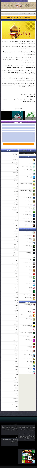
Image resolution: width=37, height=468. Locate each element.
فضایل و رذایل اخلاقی (16, 340)
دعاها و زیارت (17, 281)
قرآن (17, 345)
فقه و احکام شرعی (16, 343)
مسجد (17, 374)
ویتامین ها (17, 403)
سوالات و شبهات (16, 300)
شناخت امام (17, 311)
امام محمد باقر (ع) (16, 204)
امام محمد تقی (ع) (25, 19)
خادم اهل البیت (33, 19)
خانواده (17, 266)
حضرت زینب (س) (16, 249)
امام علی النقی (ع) (16, 202)
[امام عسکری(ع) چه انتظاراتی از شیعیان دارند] (34, 194)
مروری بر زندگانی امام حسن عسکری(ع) (28, 207)
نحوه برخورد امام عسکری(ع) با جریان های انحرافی (27, 214)
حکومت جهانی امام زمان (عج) (15, 263)
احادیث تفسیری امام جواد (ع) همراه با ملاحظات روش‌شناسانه (26, 186)
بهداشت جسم (17, 217)
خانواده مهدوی (16, 270)
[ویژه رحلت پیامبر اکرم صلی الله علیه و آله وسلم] (34, 246)
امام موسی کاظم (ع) (16, 207)
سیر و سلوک (17, 302)
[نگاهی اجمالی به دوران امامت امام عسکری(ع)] (34, 198)
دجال (17, 279)
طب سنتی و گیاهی (16, 319)
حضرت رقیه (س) (16, 247)
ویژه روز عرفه (31, 290)
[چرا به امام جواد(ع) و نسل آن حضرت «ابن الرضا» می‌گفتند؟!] (18, 30)
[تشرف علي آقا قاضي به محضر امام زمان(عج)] (34, 355)
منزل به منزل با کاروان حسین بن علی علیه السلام (27, 262)
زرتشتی (17, 292)
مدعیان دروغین (16, 369)
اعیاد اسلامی (17, 188)
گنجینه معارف (17, 358)
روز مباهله (17, 287)
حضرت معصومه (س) (16, 255)
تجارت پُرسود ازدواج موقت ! (29, 311)
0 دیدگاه (15, 19)
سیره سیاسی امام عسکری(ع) (29, 204)
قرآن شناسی (17, 347)
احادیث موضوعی (16, 164)
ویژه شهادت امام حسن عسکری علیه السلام (28, 235)
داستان (17, 276)
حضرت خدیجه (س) (16, 246)
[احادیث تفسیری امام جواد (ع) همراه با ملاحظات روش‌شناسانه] (34, 188)
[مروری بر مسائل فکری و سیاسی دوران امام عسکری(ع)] (34, 219)
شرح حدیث (17, 308)
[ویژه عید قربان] (34, 288)
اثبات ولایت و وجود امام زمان (15, 162)
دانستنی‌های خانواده (16, 278)
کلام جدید (17, 353)
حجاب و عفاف (16, 239)
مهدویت (17, 387)
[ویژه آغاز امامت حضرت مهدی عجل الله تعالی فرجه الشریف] (34, 232)
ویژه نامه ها (17, 408)
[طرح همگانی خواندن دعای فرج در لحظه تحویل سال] (34, 359)
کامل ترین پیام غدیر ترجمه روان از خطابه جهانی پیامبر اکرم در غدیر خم (26, 280)
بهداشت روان (17, 218)
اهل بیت (17, 215)
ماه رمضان (17, 361)
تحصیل (17, 226)
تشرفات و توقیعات (16, 231)
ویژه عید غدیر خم (30, 276)
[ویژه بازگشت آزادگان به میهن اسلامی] (34, 239)
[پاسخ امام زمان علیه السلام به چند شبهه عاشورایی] (34, 267)
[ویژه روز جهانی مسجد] (34, 256)
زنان (17, 294)
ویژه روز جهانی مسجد (30, 255)
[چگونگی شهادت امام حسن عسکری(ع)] (34, 225)
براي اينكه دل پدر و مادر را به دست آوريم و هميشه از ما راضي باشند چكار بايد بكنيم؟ (26, 315)
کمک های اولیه (16, 355)
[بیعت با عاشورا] (34, 274)
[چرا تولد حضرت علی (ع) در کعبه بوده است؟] (34, 174)
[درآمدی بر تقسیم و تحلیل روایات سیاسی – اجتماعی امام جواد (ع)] (34, 191)
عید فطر (17, 334)
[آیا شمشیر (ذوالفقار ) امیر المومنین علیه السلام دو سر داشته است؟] (34, 167)
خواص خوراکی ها (16, 271)
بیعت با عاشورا (30, 273)
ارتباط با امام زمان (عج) (16, 172)
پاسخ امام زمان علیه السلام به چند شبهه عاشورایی (27, 266)
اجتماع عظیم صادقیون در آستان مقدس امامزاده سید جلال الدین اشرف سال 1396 (26, 333)
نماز (17, 395)
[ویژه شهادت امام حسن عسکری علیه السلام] (34, 236)
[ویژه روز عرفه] (34, 291)
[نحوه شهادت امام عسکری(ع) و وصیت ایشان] (34, 222)
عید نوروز (17, 335)
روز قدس (17, 286)
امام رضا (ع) (17, 196)
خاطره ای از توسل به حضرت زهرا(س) (28, 307)
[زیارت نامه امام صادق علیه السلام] (34, 319)
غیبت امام (17, 337)
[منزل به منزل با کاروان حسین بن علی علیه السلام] (34, 263)
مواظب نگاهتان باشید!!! (30, 371)
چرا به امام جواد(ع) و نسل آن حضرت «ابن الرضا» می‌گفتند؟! (18, 17)
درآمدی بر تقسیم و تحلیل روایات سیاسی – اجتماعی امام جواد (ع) (26, 190)
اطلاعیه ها (17, 183)
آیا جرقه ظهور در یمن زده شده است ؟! (28, 364)
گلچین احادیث (16, 356)
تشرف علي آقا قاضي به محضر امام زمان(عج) (28, 354)
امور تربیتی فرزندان (16, 210)
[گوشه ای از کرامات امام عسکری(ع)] (34, 201)
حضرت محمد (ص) (16, 254)
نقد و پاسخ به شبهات (16, 393)
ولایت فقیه (17, 401)
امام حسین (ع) (16, 194)
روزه (17, 289)
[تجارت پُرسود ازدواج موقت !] (34, 312)
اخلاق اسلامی (17, 167)
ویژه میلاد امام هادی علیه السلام (29, 283)
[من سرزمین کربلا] (34, 270)
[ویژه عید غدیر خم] (34, 277)
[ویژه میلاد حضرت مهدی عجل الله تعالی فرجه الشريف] (34, 295)
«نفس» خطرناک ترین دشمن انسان (29, 346)
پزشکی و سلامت (16, 223)
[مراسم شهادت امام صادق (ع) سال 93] (34, 323)
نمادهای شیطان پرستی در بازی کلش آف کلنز (28, 304)
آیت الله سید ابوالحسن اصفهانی (15, 157)
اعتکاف (17, 186)
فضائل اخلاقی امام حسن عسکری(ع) (28, 211)
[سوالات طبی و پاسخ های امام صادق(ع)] (34, 344)
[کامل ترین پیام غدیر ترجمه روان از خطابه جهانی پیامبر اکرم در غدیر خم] (34, 281)
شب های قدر (17, 303)
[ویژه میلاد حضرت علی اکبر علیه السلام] (34, 298)
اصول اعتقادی (17, 181)
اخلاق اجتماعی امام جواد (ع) (29, 176)
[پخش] (34, 153)
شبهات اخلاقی (16, 305)
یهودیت (17, 409)
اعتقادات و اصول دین (16, 185)
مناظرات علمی (16, 382)
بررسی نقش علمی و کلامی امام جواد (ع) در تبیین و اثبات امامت (26, 183)
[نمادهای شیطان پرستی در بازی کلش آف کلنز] (34, 305)
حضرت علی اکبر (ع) (16, 250)
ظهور (17, 321)
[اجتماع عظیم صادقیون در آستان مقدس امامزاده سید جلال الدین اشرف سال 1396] (34, 333)
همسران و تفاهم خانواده (16, 398)
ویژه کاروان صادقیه (16, 406)
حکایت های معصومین (16, 262)
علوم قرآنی (17, 331)
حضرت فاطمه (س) (16, 252)
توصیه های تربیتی (16, 234)
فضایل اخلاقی (17, 339)
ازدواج (17, 173)
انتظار (17, 212)
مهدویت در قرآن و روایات (15, 388)
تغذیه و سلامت (16, 233)
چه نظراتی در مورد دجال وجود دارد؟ (29, 339)
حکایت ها (17, 257)
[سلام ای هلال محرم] (34, 260)
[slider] (21, 153)
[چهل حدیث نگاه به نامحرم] (34, 362)
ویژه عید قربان (30, 287)
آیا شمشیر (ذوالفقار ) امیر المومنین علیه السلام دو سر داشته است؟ (26, 166)
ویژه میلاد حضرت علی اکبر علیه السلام (28, 297)
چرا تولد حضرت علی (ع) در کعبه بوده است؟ (28, 173)
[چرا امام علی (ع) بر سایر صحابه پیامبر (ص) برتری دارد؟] (17, 116)
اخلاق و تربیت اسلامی (16, 169)
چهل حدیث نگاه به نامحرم (29, 361)
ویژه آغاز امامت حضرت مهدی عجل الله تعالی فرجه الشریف (26, 231)
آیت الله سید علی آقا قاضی (15, 159)
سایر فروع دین (16, 297)
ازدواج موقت (17, 177)
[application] (27, 153)
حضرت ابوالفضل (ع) (16, 244)
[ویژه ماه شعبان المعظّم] (34, 369)
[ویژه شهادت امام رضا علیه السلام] (34, 253)
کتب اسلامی (17, 348)
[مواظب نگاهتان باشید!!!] (34, 372)
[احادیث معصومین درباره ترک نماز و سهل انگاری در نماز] (34, 337)
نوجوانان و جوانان (16, 396)
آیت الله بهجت (16, 156)
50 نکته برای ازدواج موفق (29, 328)
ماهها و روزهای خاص (16, 364)
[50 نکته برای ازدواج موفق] (34, 330)
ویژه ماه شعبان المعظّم (30, 368)
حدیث (17, 241)
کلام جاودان (17, 351)
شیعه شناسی (17, 316)
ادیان (17, 170)
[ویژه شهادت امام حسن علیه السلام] (34, 250)
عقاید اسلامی (17, 326)
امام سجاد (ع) (17, 199)
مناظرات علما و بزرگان (16, 380)
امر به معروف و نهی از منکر (15, 209)
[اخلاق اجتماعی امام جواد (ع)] (34, 177)
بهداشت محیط (16, 220)
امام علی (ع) (17, 201)
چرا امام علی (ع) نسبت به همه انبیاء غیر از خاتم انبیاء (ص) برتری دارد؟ (30, 118)
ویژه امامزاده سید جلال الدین (15, 404)
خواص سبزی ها (16, 273)
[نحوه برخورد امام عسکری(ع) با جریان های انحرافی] (34, 215)
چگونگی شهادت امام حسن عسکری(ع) (28, 224)
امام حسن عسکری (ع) (16, 193)
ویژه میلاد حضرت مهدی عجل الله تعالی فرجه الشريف (27, 294)
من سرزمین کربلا (30, 269)
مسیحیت (17, 377)
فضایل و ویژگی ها (16, 342)
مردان (17, 372)
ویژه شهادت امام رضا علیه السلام (29, 252)
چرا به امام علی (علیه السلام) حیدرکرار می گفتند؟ (27, 169)
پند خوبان (17, 225)
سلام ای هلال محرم (30, 259)
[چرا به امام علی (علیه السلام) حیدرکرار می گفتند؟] (34, 170)
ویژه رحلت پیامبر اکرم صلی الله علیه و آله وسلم (28, 245)
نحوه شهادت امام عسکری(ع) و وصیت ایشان (28, 221)
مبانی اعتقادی (17, 366)
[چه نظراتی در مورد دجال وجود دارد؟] (34, 340)
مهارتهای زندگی (16, 385)
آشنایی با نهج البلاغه (16, 154)
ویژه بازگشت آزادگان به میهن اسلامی (28, 238)
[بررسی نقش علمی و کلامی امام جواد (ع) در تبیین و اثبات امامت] (34, 184)
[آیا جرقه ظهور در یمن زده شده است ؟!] (34, 366)
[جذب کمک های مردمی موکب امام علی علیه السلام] (34, 326)
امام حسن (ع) (17, 191)
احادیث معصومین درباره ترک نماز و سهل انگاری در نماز (27, 336)
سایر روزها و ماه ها (16, 295)
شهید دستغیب (17, 313)
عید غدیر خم (17, 332)
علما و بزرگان (17, 327)
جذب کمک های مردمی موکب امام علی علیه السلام (27, 325)
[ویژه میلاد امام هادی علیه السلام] (34, 284)
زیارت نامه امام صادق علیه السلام (29, 318)
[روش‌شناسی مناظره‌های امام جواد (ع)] (34, 181)
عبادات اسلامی (16, 323)
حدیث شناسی (17, 242)
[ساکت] (23, 153)
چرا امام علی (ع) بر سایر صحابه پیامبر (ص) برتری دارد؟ (17, 118)
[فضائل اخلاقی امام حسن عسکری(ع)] (34, 212)
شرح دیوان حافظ (16, 310)
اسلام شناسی (17, 178)
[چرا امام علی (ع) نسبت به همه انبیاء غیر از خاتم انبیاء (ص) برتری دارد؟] (30, 116)
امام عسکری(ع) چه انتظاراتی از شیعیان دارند (28, 193)
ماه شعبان (17, 363)
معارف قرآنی (17, 379)
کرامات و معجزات (16, 350)
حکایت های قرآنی (16, 260)
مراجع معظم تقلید (16, 371)
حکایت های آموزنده (16, 258)
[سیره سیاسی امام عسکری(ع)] (34, 205)
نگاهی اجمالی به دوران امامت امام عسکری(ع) (28, 197)
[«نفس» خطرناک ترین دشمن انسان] (34, 347)
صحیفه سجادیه (16, 318)
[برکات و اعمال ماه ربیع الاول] (34, 243)
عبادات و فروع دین (16, 324)
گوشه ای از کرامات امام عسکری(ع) (29, 200)
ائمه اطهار (31, 13)
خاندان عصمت (16, 265)
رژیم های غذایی (16, 284)
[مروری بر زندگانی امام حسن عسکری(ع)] (34, 208)
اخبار (17, 165)
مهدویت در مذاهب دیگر (16, 390)
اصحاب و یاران (16, 180)
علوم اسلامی (17, 329)
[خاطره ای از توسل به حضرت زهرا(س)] (34, 308)
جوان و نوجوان (17, 236)
